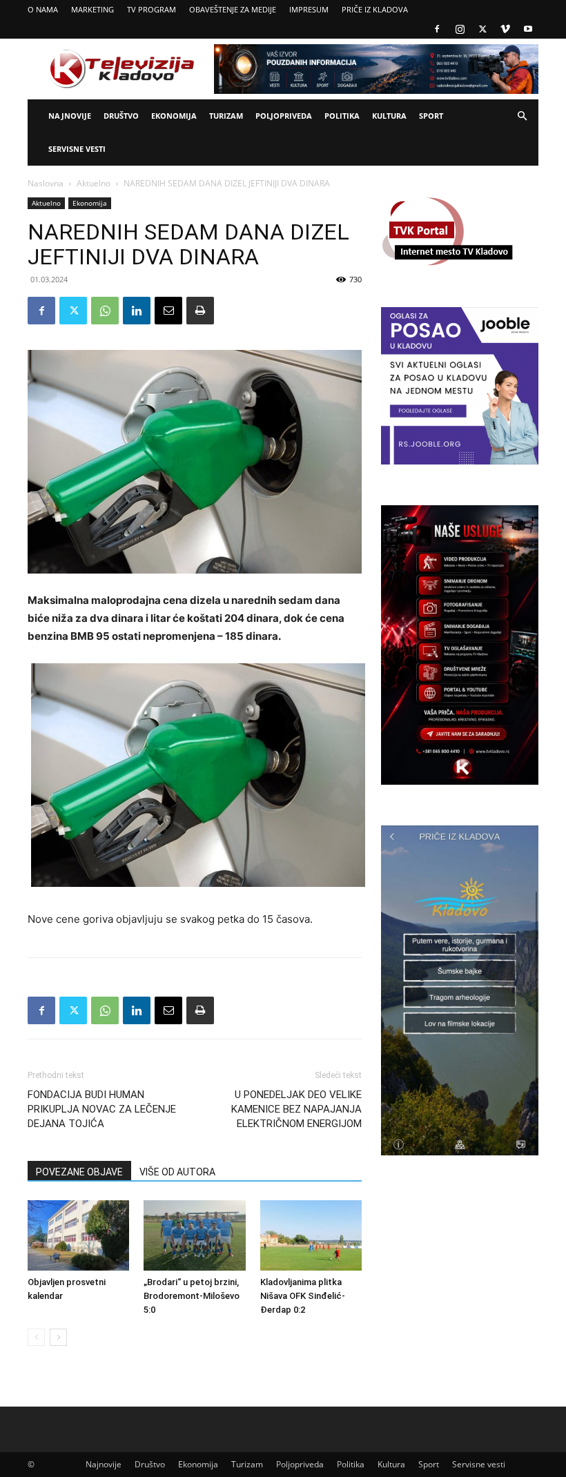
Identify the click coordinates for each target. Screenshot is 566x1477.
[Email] (168, 310)
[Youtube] (528, 29)
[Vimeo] (505, 29)
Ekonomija (174, 115)
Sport (431, 115)
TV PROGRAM (151, 9)
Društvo (121, 115)
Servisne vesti (77, 149)
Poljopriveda (283, 115)
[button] (521, 116)
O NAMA (43, 9)
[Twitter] (482, 29)
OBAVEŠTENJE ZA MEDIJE (232, 9)
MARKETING (92, 9)
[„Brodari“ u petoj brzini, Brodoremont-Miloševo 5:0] (194, 1235)
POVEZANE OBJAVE (79, 1171)
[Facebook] (437, 29)
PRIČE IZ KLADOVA (375, 9)
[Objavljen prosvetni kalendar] (78, 1235)
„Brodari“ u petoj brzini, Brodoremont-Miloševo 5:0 (192, 1296)
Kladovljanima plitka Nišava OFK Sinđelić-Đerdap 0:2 (302, 1296)
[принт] (200, 310)
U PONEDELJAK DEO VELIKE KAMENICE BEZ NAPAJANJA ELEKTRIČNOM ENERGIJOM (296, 1109)
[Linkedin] (136, 310)
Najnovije (69, 115)
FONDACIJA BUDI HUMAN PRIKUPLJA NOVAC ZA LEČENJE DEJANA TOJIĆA (102, 1109)
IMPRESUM (309, 9)
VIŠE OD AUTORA (177, 1171)
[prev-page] (36, 1337)
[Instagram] (459, 29)
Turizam (226, 115)
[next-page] (58, 1337)
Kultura (389, 115)
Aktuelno (93, 183)
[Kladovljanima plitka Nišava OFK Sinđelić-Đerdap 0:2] (311, 1235)
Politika (342, 115)
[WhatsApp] (105, 310)
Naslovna (46, 183)
